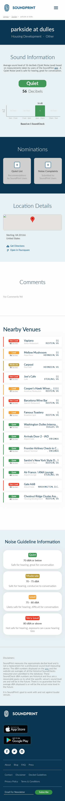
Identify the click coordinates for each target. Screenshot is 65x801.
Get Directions (17, 246)
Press (31, 765)
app (56, 68)
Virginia (6, 17)
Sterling (14, 17)
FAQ (23, 765)
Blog (16, 765)
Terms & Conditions (30, 781)
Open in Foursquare (20, 250)
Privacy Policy (11, 781)
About (8, 765)
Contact (8, 775)
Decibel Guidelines (38, 775)
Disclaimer (21, 775)
